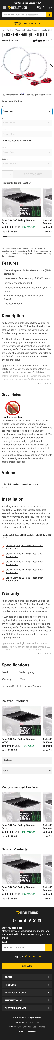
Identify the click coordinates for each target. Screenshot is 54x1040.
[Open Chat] (39, 7)
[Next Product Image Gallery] (51, 66)
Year (3, 107)
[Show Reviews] (42, 40)
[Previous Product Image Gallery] (2, 66)
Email (5, 942)
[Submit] (48, 947)
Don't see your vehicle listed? (16, 140)
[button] (27, 977)
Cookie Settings (39, 1027)
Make (4, 118)
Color (4, 148)
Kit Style (5, 159)
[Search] (49, 14)
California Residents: (21, 686)
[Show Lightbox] (27, 66)
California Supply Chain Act (20, 1027)
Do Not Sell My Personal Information (27, 1022)
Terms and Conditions (27, 1032)
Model (4, 130)
